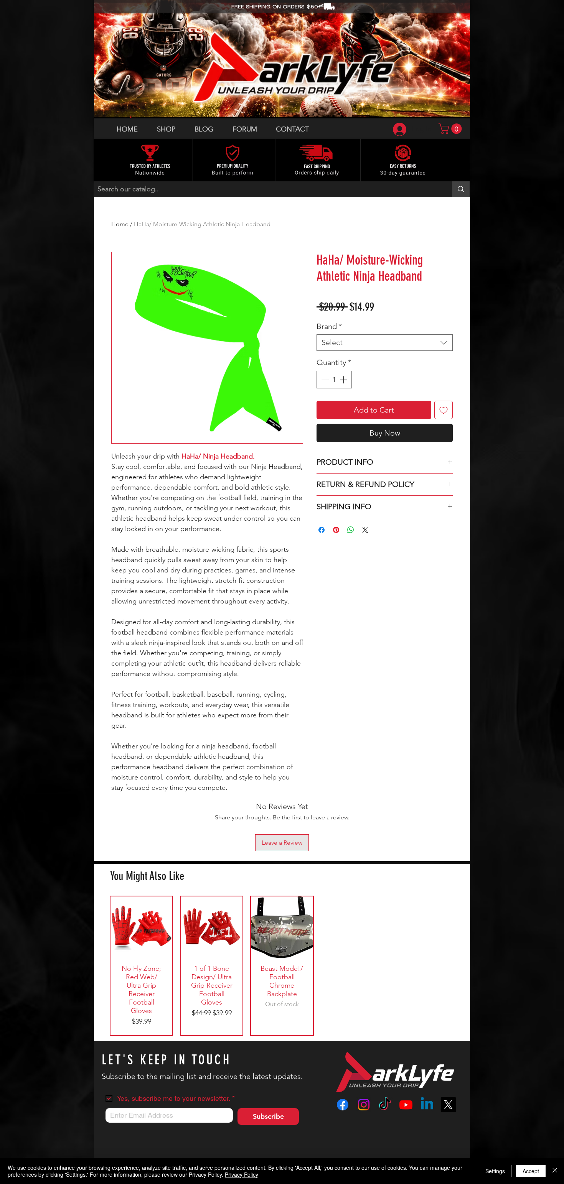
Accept (531, 1171)
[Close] (554, 1171)
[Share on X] (365, 529)
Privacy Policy (241, 1174)
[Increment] (344, 379)
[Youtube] (406, 1104)
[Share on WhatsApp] (350, 529)
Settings (495, 1171)
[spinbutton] (334, 379)
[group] (282, 966)
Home (120, 224)
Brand (329, 326)
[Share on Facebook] (321, 529)
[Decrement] (324, 379)
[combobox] (385, 342)
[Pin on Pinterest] (336, 529)
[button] (451, 128)
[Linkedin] (427, 1104)
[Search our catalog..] (461, 189)
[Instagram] (363, 1104)
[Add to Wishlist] (443, 410)
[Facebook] (342, 1104)
